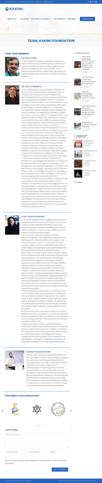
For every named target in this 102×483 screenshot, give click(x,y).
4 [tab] (39, 425)
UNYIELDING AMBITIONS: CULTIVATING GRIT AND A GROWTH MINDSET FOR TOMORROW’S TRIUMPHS (89, 63)
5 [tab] (41, 425)
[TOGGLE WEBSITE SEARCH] (8, 29)
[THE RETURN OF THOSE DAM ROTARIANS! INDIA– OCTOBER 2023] (77, 82)
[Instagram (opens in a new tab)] (94, 2)
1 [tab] (33, 425)
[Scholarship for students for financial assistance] (77, 126)
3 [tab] (37, 425)
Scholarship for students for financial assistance (89, 125)
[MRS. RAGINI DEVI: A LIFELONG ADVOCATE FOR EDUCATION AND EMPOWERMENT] (77, 111)
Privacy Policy (63, 480)
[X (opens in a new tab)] (89, 2)
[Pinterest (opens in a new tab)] (92, 2)
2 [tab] (35, 425)
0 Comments (85, 72)
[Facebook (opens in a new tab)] (91, 2)
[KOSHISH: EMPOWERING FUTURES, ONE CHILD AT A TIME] (77, 96)
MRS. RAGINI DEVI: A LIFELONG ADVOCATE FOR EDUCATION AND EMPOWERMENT (89, 110)
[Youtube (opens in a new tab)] (96, 2)
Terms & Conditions (73, 480)
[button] (2, 411)
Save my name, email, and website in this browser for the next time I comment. (36, 462)
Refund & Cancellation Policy (88, 480)
